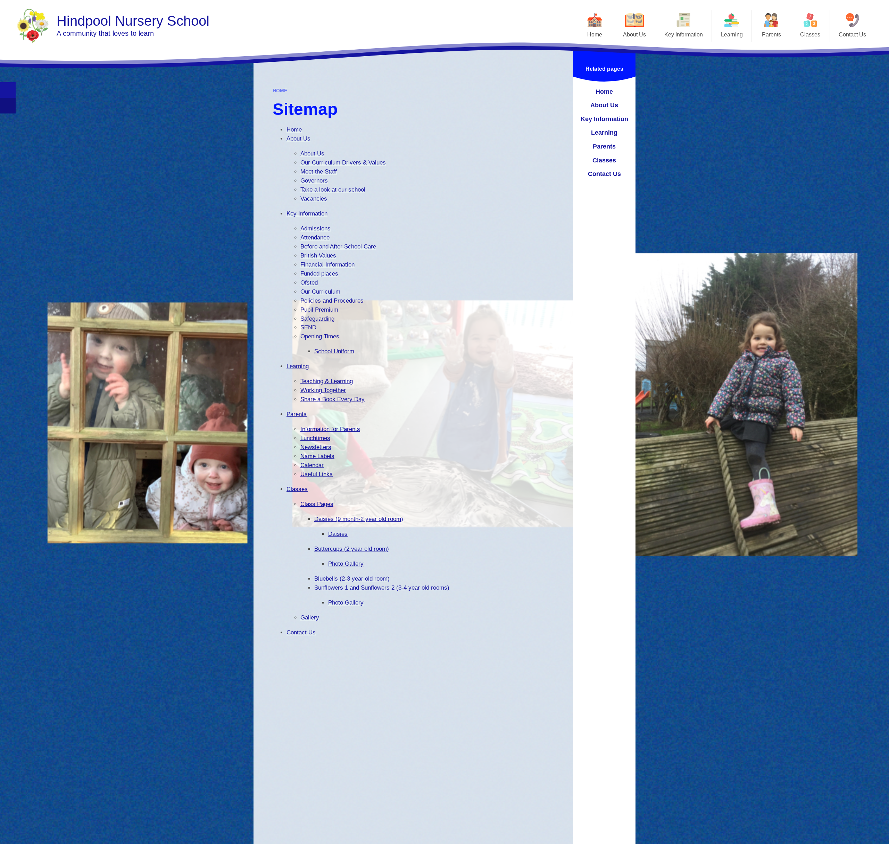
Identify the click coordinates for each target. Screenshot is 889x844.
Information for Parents (330, 429)
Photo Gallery (346, 563)
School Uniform (334, 351)
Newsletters (315, 447)
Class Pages (316, 504)
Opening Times (319, 336)
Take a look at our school (332, 189)
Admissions (315, 228)
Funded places (319, 273)
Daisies (338, 534)
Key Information (306, 213)
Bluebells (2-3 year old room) (352, 578)
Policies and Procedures (332, 300)
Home (280, 90)
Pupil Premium (319, 309)
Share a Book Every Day (332, 399)
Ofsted (309, 282)
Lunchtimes (315, 438)
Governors (314, 180)
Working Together (323, 390)
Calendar (312, 465)
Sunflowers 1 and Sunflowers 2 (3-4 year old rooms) (381, 587)
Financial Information (327, 264)
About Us (298, 138)
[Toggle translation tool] (8, 105)
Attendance (315, 237)
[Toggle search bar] (8, 90)
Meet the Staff (318, 171)
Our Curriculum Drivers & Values (343, 162)
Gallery (309, 617)
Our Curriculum (320, 291)
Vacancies (313, 198)
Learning (297, 366)
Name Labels (317, 456)
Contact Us (301, 632)
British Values (318, 255)
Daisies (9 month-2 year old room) (358, 519)
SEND (308, 327)
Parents (296, 414)
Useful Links (316, 474)
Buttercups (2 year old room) (351, 549)
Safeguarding (317, 318)
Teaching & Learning (326, 381)
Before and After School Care (338, 246)
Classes (297, 489)
